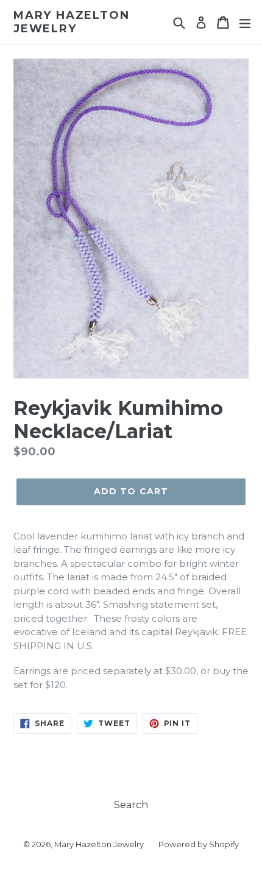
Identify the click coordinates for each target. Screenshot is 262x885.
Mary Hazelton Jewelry (71, 22)
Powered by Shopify (198, 844)
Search (131, 805)
